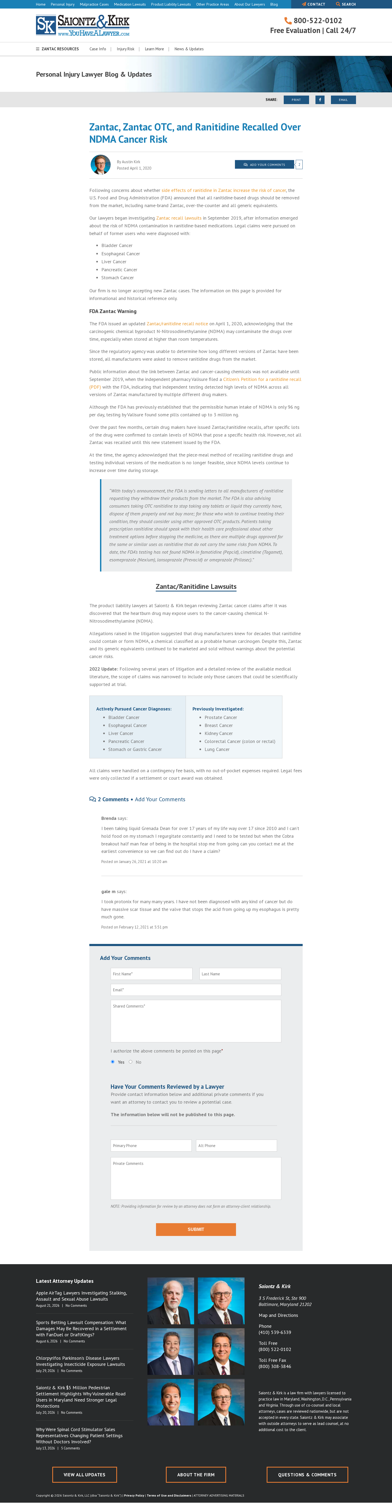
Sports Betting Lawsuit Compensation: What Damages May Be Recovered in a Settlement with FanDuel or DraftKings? (81, 1328)
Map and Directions (278, 1315)
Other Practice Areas (212, 4)
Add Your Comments (160, 799)
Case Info (98, 48)
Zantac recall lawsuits (179, 218)
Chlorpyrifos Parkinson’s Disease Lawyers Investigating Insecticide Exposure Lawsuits (80, 1361)
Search (348, 4)
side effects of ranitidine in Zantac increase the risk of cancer (224, 190)
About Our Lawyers (249, 4)
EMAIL (343, 100)
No (138, 1062)
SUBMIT (196, 1229)
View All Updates (85, 1475)
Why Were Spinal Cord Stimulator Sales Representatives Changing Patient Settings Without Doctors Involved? (79, 1435)
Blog (274, 4)
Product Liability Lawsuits (171, 4)
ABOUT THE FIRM (196, 1475)
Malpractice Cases (94, 4)
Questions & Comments (307, 1475)
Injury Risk (125, 48)
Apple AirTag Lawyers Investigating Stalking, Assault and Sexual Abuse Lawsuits (81, 1296)
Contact (315, 4)
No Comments (76, 1305)
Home (41, 4)
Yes (121, 1062)
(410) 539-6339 (275, 1332)
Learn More (154, 48)
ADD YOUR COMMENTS (267, 165)
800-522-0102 (317, 20)
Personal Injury (63, 4)
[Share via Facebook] (320, 100)
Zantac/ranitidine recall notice (177, 323)
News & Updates (189, 48)
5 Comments (70, 1448)
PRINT (296, 100)
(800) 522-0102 (275, 1349)
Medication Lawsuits (130, 4)
